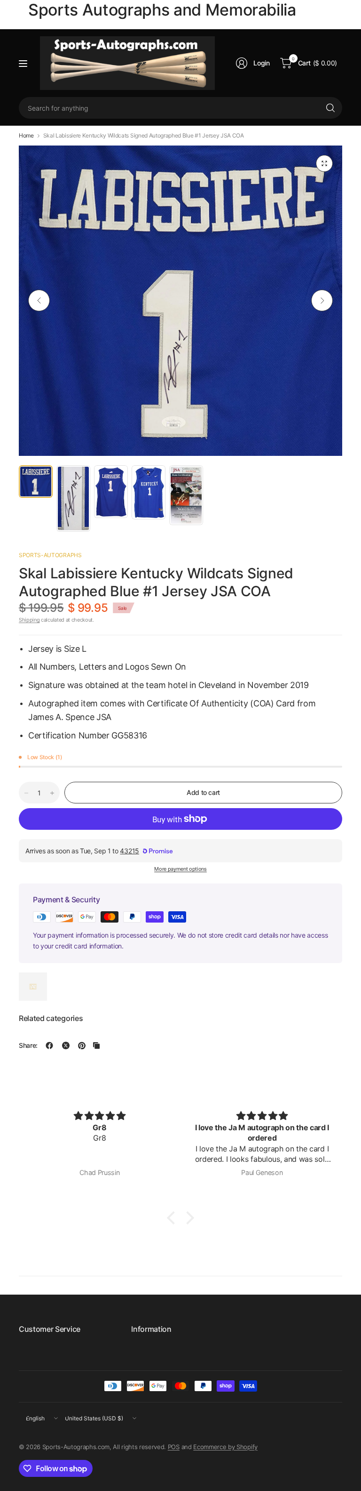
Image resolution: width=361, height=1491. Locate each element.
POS (174, 1446)
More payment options (180, 869)
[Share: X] (66, 1045)
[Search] (330, 108)
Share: (28, 1045)
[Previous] (39, 300)
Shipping (29, 619)
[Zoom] (324, 163)
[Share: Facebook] (49, 1045)
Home (26, 135)
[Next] (322, 300)
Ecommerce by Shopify (225, 1446)
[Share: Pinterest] (82, 1045)
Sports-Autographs (50, 555)
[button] (173, 1217)
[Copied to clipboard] (96, 1045)
